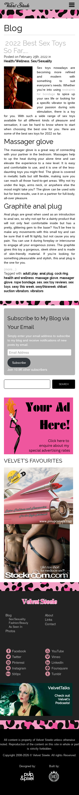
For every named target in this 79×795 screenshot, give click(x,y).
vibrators (36, 291)
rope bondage (24, 282)
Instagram (8, 668)
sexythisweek (46, 286)
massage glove (46, 278)
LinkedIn (48, 662)
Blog (8, 615)
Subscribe (19, 362)
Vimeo (48, 657)
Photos (10, 631)
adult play (30, 273)
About (49, 615)
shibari (62, 286)
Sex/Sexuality (41, 61)
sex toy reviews (55, 282)
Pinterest (8, 662)
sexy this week (23, 286)
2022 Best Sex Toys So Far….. (35, 47)
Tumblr (48, 674)
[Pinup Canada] (38, 495)
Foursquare (48, 668)
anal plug (46, 273)
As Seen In (15, 627)
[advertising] (38, 425)
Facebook (8, 651)
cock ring (61, 273)
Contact (50, 624)
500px (8, 674)
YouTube (48, 651)
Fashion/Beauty (18, 623)
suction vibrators (16, 291)
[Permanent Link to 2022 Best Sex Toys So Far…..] (18, 87)
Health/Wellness (16, 61)
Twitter (8, 657)
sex (39, 282)
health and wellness (19, 278)
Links (48, 619)
